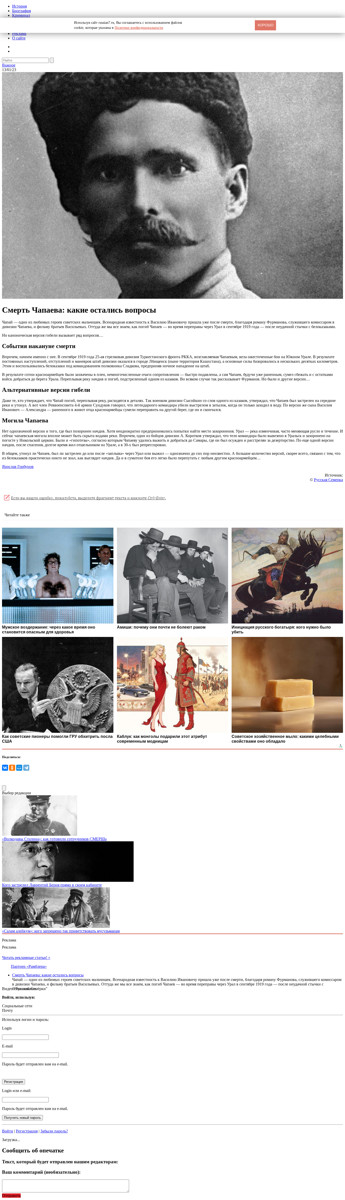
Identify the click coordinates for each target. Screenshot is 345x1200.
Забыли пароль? (54, 1131)
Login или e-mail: (16, 1090)
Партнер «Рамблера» (29, 966)
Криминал (21, 15)
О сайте (19, 38)
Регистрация (27, 1131)
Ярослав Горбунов (18, 466)
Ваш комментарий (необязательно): (41, 1172)
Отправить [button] (11, 1195)
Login (7, 1028)
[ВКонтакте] (5, 768)
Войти (7, 1131)
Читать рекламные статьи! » (26, 957)
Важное (8, 65)
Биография (21, 11)
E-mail (7, 1046)
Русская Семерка (328, 480)
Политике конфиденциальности (139, 28)
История (19, 6)
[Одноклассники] (12, 768)
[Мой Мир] (19, 768)
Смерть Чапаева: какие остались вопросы (48, 975)
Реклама (19, 33)
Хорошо (265, 25)
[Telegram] (26, 768)
